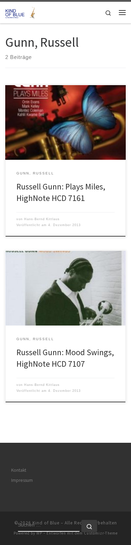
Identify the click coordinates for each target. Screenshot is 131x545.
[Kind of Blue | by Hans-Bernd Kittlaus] (21, 11)
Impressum (22, 480)
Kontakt (18, 470)
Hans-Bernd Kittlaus (42, 219)
